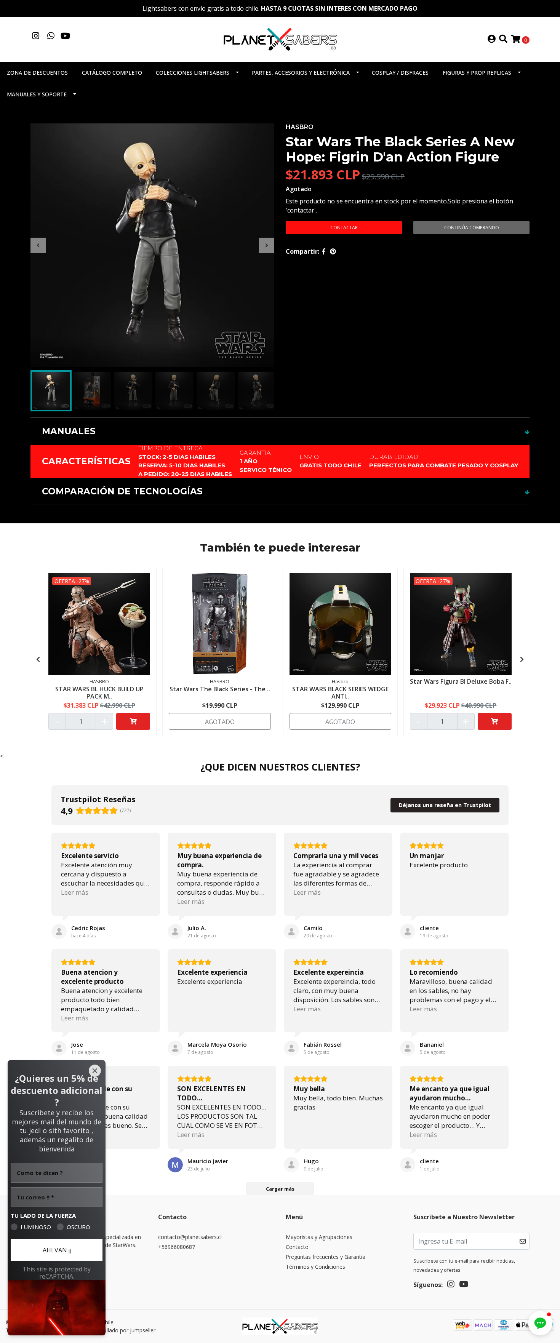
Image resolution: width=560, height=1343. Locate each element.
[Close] (95, 1071)
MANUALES (69, 431)
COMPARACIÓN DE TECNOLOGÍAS (122, 491)
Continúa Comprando (471, 227)
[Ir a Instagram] (35, 36)
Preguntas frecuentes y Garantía (325, 1256)
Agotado (299, 189)
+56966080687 (176, 1246)
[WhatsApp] (51, 36)
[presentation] (38, 245)
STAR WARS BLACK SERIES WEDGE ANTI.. (340, 692)
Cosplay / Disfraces (400, 72)
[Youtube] (65, 36)
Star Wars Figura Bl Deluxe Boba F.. (461, 681)
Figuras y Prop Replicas (477, 72)
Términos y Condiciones (315, 1266)
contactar (344, 227)
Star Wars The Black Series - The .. (220, 689)
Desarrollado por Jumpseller (120, 1330)
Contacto (297, 1246)
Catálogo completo (112, 72)
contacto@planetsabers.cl (190, 1237)
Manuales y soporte (37, 94)
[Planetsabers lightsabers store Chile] (280, 38)
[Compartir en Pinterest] (333, 251)
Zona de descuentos (37, 72)
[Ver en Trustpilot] (59, 931)
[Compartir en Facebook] (323, 251)
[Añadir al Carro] (133, 721)
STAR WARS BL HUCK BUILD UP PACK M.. (99, 692)
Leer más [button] (74, 892)
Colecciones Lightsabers (192, 72)
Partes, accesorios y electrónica (301, 72)
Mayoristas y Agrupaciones (319, 1237)
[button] (540, 1323)
